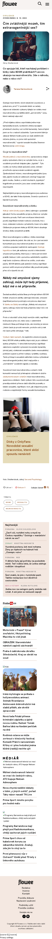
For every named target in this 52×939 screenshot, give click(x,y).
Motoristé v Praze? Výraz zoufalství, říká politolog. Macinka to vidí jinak (17, 633)
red (18, 558)
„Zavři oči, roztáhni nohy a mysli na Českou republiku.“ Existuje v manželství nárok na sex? (25, 535)
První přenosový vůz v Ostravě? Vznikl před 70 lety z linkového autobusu (19, 857)
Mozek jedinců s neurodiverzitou (16, 156)
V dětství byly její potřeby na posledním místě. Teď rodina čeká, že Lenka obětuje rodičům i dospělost (25, 564)
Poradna (10, 529)
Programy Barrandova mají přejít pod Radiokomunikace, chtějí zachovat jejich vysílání (19, 829)
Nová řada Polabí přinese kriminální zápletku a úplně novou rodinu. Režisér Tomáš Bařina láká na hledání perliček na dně (20, 723)
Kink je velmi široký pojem (14, 210)
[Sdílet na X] (48, 487)
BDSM (8, 502)
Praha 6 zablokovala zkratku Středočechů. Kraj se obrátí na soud (20, 654)
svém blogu (19, 146)
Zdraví (8, 543)
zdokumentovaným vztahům (15, 376)
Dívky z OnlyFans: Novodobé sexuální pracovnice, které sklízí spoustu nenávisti (23, 448)
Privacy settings (6, 937)
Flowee (11, 4)
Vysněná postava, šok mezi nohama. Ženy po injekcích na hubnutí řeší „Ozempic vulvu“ (23, 549)
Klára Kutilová (29, 586)
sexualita (22, 502)
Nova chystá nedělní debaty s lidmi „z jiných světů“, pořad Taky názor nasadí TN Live (19, 791)
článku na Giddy (11, 304)
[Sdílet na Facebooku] (45, 488)
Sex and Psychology (33, 479)
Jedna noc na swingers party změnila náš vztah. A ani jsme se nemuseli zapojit (25, 590)
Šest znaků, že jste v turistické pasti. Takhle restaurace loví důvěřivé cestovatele (23, 578)
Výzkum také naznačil (12, 337)
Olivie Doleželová (26, 529)
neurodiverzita (13, 509)
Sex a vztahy (12, 586)
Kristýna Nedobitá (24, 543)
